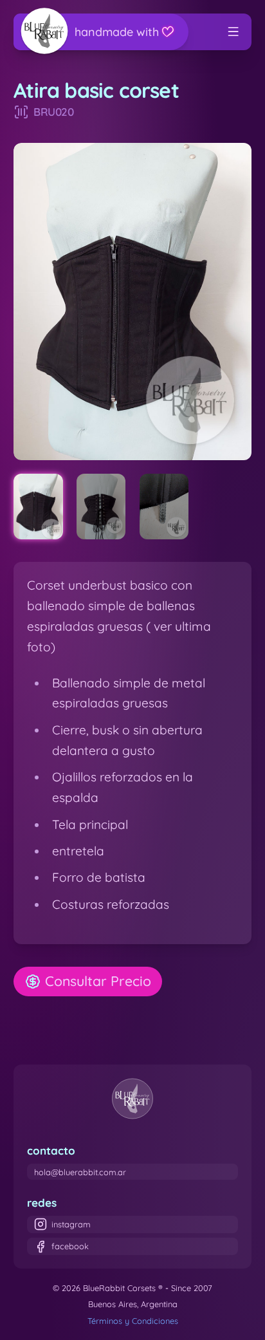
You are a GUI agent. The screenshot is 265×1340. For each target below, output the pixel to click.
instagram (71, 1224)
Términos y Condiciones (132, 1321)
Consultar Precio (98, 980)
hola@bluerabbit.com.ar (80, 1172)
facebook (70, 1246)
